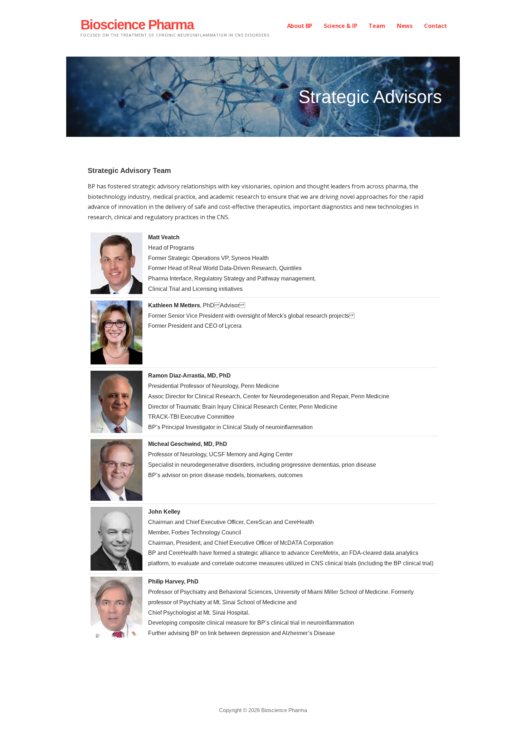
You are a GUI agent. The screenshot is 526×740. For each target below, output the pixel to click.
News (405, 26)
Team (377, 26)
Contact (435, 26)
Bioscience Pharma (137, 24)
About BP (300, 26)
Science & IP (340, 26)
